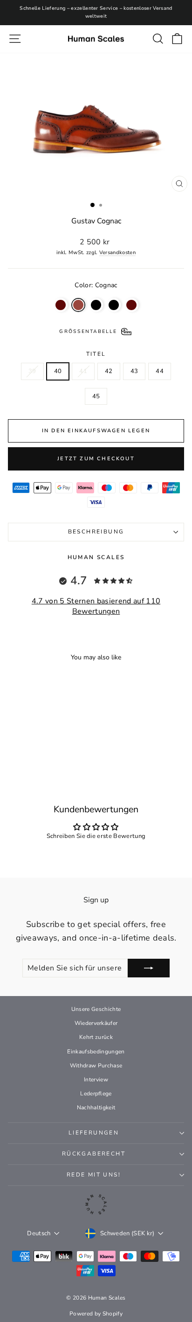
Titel (96, 354)
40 (58, 371)
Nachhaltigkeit (96, 1107)
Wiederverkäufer (96, 1023)
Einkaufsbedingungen (95, 1051)
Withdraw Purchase (96, 1065)
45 (96, 396)
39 (32, 371)
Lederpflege (96, 1093)
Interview (96, 1079)
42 (109, 371)
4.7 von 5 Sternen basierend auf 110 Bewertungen (96, 606)
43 (134, 371)
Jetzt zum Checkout (96, 458)
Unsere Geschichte (96, 1009)
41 (83, 371)
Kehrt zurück (96, 1037)
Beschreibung (96, 531)
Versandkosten (117, 252)
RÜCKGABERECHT (93, 1153)
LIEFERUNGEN (94, 1132)
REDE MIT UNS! (94, 1174)
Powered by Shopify (96, 1313)
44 (160, 371)
